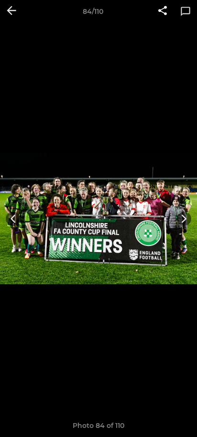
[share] (162, 11)
